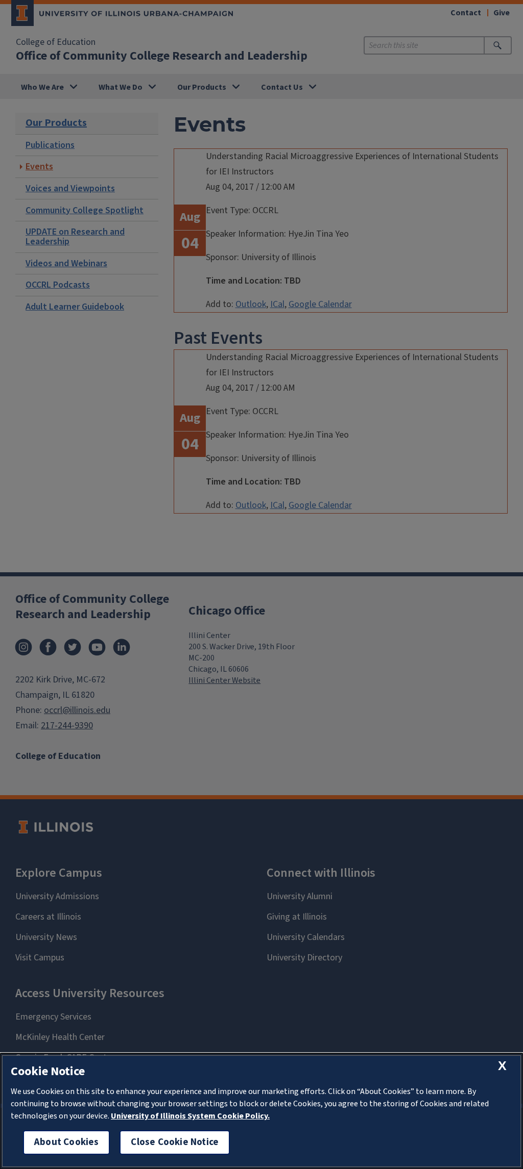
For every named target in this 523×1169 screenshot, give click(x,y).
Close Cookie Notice (175, 1142)
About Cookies (66, 1142)
